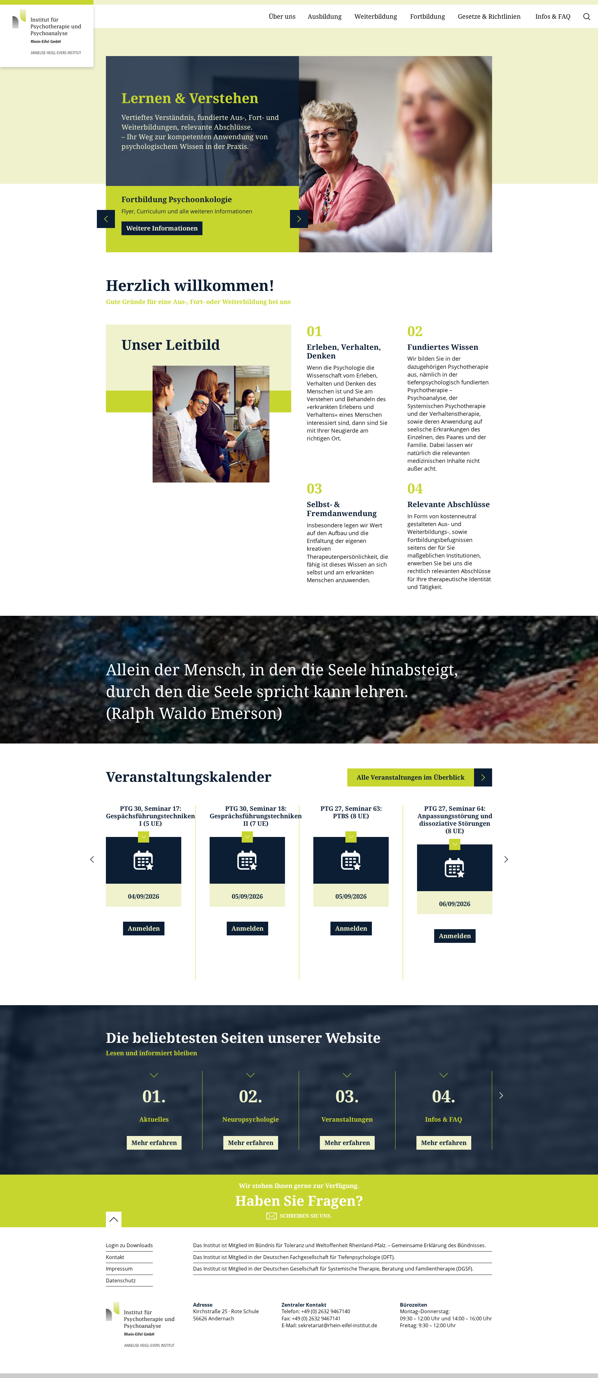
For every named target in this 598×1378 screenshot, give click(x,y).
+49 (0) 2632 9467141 (316, 1318)
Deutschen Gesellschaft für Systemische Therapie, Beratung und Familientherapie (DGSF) (367, 1268)
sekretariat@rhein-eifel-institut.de (337, 1325)
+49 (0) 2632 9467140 (325, 1311)
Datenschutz (120, 1280)
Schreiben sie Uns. (306, 1216)
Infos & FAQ (553, 16)
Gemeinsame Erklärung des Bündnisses (438, 1245)
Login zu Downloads (129, 1245)
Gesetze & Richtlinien (489, 16)
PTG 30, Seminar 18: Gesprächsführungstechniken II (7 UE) (256, 816)
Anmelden (144, 928)
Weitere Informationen (162, 228)
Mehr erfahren (154, 1143)
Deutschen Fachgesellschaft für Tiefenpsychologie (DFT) (328, 1257)
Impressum (119, 1268)
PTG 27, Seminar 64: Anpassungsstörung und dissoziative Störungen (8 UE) (454, 820)
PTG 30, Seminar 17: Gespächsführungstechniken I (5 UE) (150, 816)
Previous (106, 219)
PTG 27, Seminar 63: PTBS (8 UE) (351, 812)
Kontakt (115, 1257)
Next (299, 219)
